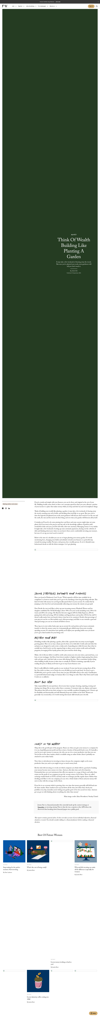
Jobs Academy (30, 6)
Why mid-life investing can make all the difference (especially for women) (85, 870)
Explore (20, 6)
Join (13, 6)
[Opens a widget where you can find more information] (93, 1013)
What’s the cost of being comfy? (37, 867)
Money (74, 235)
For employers (42, 6)
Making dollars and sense (10, 504)
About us (52, 6)
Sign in (91, 6)
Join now (58, 1)
